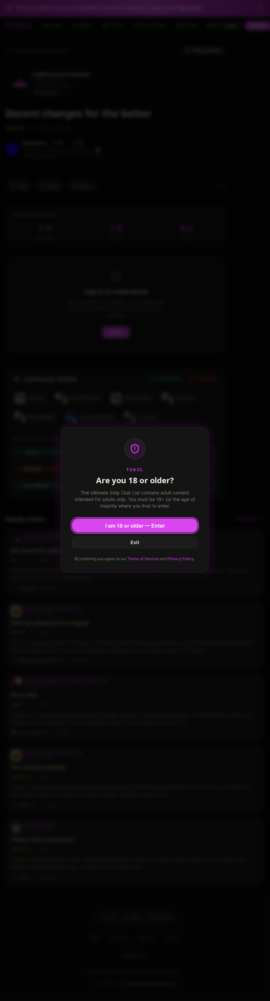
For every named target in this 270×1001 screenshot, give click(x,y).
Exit (135, 542)
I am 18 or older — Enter (135, 525)
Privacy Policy (180, 558)
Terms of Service (143, 558)
